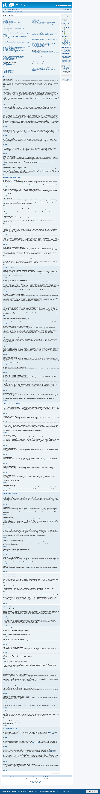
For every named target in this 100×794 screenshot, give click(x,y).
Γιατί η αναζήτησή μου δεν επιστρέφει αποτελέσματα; (41, 44)
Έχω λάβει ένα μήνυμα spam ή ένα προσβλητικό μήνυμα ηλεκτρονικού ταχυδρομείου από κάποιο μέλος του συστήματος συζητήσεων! (44, 34)
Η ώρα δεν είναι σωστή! (7, 35)
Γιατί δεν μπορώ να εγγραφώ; (8, 21)
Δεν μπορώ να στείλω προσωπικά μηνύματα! (40, 30)
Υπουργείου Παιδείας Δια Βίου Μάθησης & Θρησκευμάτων (66, 78)
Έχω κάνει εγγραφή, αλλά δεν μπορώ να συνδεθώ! (12, 22)
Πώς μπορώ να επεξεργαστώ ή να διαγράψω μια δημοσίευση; (14, 47)
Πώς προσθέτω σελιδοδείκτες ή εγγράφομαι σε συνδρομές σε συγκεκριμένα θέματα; (45, 53)
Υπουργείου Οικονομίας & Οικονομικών (66, 80)
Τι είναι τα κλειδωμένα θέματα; (8, 71)
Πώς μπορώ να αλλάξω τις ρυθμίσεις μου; (10, 32)
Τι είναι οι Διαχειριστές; (35, 19)
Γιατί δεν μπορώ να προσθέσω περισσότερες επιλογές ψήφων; (14, 50)
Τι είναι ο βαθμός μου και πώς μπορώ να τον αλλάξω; (12, 41)
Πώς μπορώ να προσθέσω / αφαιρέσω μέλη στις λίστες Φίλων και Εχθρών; (45, 39)
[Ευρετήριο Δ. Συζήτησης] (8, 4)
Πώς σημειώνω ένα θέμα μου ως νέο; (9, 59)
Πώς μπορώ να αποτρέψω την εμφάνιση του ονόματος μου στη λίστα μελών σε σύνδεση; (16, 34)
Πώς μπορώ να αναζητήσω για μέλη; (38, 46)
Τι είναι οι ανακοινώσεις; (7, 69)
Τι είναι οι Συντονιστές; (36, 20)
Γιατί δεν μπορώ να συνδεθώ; (8, 23)
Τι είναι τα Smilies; (6, 65)
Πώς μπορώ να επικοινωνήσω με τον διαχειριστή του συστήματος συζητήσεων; (43, 70)
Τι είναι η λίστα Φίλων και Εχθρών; (38, 38)
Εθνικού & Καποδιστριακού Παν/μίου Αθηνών (66, 57)
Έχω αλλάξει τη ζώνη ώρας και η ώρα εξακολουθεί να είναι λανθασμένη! (15, 36)
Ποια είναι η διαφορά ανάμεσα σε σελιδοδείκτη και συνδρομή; (42, 51)
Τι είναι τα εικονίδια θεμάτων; (8, 72)
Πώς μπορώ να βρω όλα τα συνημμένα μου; (39, 61)
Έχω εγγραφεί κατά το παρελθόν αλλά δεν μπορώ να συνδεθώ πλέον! (15, 24)
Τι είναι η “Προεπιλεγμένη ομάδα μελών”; (39, 25)
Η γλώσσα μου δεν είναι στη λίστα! (9, 37)
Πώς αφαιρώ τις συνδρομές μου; (37, 56)
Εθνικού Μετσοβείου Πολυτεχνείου (66, 58)
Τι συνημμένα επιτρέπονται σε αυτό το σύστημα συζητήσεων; (42, 59)
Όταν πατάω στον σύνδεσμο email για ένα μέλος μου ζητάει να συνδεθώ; (16, 42)
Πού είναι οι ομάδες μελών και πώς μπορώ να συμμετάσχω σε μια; (43, 22)
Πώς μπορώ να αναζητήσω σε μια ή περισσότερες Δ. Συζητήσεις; (43, 43)
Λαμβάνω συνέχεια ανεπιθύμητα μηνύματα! (39, 32)
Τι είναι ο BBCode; (6, 63)
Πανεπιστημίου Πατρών (66, 61)
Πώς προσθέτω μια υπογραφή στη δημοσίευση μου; (12, 48)
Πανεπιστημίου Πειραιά (66, 62)
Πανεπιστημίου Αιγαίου (66, 59)
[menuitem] (15, 9)
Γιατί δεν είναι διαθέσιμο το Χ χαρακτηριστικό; (39, 66)
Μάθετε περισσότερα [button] (65, 791)
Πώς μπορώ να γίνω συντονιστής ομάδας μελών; (40, 23)
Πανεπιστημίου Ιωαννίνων (66, 60)
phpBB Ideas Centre (36, 742)
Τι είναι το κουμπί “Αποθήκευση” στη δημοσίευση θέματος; (13, 57)
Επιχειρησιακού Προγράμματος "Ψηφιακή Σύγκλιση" (66, 70)
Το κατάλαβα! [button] (91, 791)
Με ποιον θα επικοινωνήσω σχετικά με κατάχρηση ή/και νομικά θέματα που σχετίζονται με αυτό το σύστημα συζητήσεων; (45, 68)
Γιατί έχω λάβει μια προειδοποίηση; (9, 55)
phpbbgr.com (42, 781)
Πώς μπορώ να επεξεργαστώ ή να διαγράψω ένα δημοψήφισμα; (14, 51)
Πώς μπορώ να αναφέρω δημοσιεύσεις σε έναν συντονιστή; (13, 56)
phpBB (10, 221)
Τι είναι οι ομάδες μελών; (36, 21)
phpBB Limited (52, 732)
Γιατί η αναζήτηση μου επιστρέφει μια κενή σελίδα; (40, 45)
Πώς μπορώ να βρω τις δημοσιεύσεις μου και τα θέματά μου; (42, 47)
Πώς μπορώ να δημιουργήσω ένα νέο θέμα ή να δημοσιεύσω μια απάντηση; (16, 46)
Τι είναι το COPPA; (6, 20)
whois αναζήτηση (53, 751)
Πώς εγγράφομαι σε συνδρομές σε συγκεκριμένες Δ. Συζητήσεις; (43, 54)
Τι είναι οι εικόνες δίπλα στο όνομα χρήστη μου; (11, 38)
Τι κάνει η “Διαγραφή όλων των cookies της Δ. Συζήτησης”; (13, 28)
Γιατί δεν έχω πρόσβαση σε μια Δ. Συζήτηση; (11, 52)
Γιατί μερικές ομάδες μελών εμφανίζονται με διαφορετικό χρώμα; (43, 24)
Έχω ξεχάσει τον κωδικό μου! (8, 25)
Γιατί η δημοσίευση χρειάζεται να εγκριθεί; (10, 58)
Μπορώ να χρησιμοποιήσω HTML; (9, 64)
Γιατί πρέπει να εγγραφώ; (7, 19)
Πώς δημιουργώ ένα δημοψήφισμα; (9, 49)
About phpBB (50, 733)
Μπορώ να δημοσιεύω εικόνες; (8, 66)
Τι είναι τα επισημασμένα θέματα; (8, 70)
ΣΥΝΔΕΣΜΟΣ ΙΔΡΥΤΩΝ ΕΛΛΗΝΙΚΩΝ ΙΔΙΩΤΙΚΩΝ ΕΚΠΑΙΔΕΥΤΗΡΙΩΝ (66, 43)
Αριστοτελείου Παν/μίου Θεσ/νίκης (66, 55)
